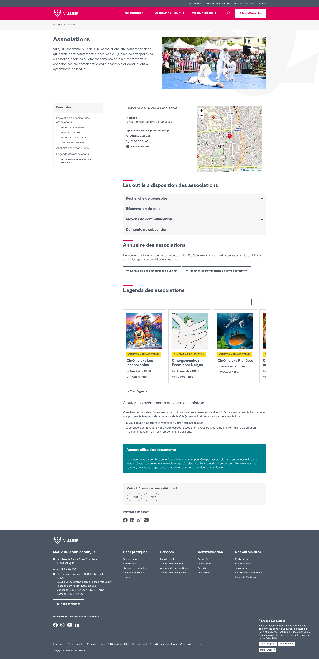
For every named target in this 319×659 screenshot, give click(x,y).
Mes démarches (168, 559)
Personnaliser (267, 650)
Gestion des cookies (191, 644)
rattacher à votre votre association (182, 422)
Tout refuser (286, 644)
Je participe (241, 568)
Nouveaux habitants (133, 573)
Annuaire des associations (174, 568)
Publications (204, 573)
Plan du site (59, 644)
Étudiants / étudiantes (135, 568)
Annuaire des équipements (174, 573)
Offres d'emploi (131, 559)
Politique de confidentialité (121, 644)
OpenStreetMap (254, 170)
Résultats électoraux (246, 577)
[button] (230, 136)
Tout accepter (267, 644)
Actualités (203, 559)
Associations (129, 564)
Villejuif (56, 25)
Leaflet (240, 170)
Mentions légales (96, 644)
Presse (126, 577)
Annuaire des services (171, 564)
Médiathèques (242, 559)
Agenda (202, 568)
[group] (229, 139)
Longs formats (205, 564)
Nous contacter (76, 644)
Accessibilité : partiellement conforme (158, 644)
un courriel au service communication (201, 467)
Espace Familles (243, 564)
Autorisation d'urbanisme (248, 573)
